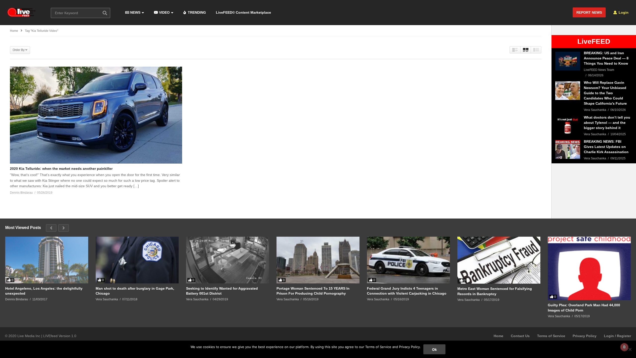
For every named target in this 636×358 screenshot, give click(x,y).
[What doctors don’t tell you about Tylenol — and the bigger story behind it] (567, 125)
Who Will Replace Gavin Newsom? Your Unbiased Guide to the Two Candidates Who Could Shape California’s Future (605, 93)
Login (623, 12)
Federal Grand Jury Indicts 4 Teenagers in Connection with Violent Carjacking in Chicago (406, 290)
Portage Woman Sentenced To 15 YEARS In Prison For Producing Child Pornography (313, 290)
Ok (434, 349)
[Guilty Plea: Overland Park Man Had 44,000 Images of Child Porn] (589, 268)
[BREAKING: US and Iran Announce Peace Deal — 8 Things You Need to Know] (567, 61)
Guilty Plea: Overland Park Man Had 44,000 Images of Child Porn (584, 307)
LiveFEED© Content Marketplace (243, 12)
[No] (629, 349)
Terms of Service (551, 336)
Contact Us (520, 336)
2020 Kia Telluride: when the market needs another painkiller (61, 169)
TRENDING (196, 12)
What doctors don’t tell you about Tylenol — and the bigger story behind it (607, 122)
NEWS (134, 12)
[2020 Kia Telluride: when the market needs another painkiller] (96, 115)
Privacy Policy (584, 336)
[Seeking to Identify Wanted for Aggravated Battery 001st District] (227, 260)
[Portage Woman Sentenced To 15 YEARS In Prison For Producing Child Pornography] (318, 260)
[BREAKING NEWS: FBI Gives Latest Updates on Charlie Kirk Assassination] (567, 149)
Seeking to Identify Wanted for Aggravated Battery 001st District (222, 290)
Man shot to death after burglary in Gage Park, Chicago (135, 290)
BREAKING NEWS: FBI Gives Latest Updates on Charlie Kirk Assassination (606, 146)
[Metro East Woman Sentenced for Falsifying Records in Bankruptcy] (498, 260)
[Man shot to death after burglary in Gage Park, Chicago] (137, 260)
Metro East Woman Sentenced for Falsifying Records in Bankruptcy (494, 291)
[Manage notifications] (624, 347)
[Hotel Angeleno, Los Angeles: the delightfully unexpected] (46, 260)
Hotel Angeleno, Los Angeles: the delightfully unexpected (43, 290)
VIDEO (164, 12)
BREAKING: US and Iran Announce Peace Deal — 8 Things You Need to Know (606, 58)
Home (498, 336)
